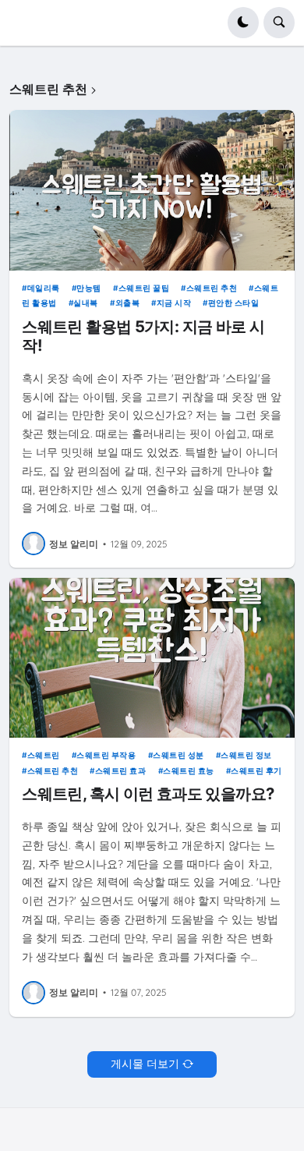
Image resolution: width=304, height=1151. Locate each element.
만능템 (88, 287)
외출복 (127, 302)
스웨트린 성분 (178, 755)
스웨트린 (43, 755)
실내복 (85, 302)
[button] (243, 22)
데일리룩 (43, 287)
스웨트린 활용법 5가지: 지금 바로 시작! (143, 336)
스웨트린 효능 (188, 770)
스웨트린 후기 (256, 770)
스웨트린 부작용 (106, 755)
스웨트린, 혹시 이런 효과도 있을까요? (148, 793)
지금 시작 (174, 302)
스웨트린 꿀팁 (143, 287)
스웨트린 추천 (211, 287)
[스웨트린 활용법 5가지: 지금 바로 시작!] (152, 190)
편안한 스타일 (233, 302)
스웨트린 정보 (246, 755)
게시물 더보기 (145, 1064)
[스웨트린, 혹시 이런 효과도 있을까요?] (152, 658)
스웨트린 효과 (120, 770)
